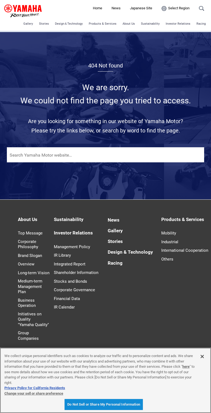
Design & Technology (130, 252)
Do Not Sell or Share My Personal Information (103, 404)
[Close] (202, 356)
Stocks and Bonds (70, 281)
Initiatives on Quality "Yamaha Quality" (33, 319)
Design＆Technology (69, 24)
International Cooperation (184, 250)
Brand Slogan (30, 255)
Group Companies (28, 335)
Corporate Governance (74, 289)
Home (97, 8)
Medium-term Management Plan (30, 286)
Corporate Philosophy (28, 244)
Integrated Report (69, 264)
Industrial (169, 241)
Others (167, 259)
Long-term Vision (33, 272)
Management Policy (72, 246)
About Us (129, 24)
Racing (201, 24)
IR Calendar (64, 307)
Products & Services (102, 24)
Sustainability (150, 24)
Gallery (28, 24)
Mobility (168, 233)
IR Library (62, 255)
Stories (44, 24)
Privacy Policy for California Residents (34, 388)
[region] (105, 380)
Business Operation (27, 303)
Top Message (30, 233)
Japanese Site (141, 8)
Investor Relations (178, 24)
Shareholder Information (76, 272)
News (116, 8)
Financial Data (67, 298)
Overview (26, 264)
